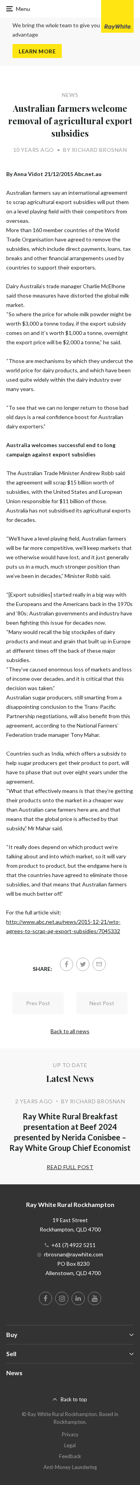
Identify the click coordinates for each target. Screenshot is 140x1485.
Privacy (70, 1434)
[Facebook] (66, 964)
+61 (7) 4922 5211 (73, 1245)
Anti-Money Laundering (70, 1467)
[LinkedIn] (78, 1298)
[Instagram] (61, 1298)
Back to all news (70, 1031)
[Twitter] (82, 964)
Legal (70, 1445)
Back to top (74, 1399)
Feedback (70, 1456)
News (14, 1372)
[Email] (99, 964)
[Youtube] (94, 1298)
